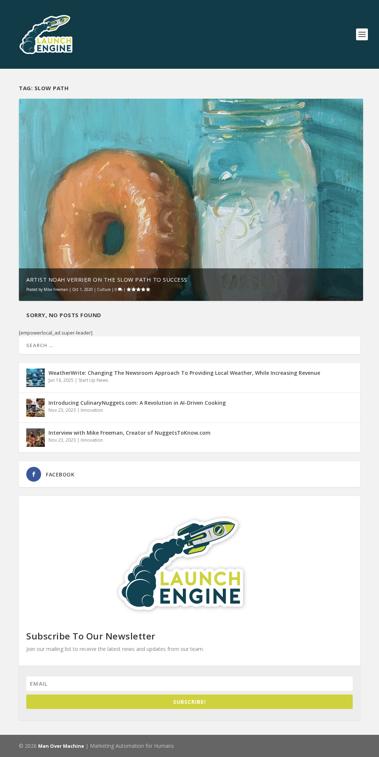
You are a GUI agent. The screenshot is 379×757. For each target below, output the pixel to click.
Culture (104, 289)
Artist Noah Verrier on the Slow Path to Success (106, 279)
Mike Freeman (56, 289)
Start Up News (93, 380)
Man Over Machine (61, 746)
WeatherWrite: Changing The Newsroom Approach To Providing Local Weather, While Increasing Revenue (184, 372)
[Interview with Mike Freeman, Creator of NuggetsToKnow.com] (35, 437)
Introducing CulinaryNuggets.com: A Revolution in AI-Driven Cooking (137, 402)
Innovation (92, 410)
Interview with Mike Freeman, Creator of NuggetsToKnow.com (129, 432)
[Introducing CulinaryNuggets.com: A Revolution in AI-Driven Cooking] (35, 407)
